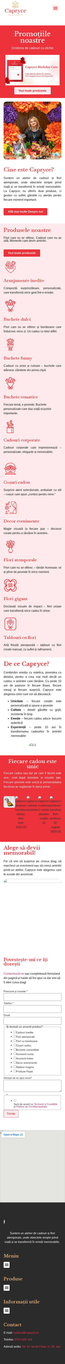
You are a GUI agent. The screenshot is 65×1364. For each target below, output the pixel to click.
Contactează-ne (14, 973)
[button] (55, 8)
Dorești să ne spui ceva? (18, 1078)
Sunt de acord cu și (35, 1105)
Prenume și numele (15, 991)
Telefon (9, 1003)
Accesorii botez (24, 1058)
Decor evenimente (26, 1062)
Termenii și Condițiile (45, 1104)
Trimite (11, 1113)
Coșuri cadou (23, 1045)
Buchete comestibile (27, 1049)
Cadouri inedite (24, 1032)
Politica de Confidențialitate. (32, 1106)
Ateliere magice (25, 1067)
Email (7, 1015)
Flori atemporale (25, 1036)
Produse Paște (24, 1071)
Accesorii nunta (25, 1054)
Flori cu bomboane (27, 1041)
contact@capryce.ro (26, 1332)
